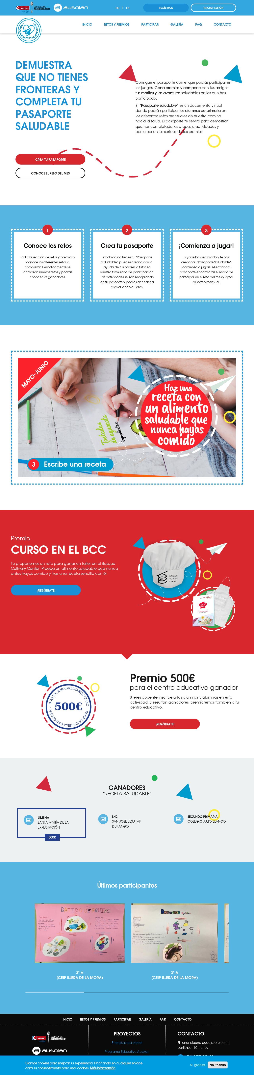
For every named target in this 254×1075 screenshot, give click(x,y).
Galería (176, 24)
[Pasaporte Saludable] (29, 20)
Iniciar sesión (213, 8)
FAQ (198, 24)
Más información (102, 1068)
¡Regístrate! (46, 590)
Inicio (87, 24)
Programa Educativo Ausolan (127, 1052)
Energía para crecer (127, 1043)
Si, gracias (197, 1065)
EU (117, 8)
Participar (150, 24)
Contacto (222, 24)
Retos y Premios (116, 24)
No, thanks (218, 1065)
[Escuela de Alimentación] (33, 7)
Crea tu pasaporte (50, 159)
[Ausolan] (71, 7)
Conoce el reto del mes (50, 173)
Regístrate (166, 8)
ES (127, 8)
